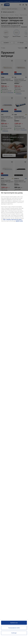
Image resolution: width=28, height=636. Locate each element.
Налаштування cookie (14, 627)
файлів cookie (19, 221)
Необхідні (14, 633)
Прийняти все (14, 622)
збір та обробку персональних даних (12, 219)
